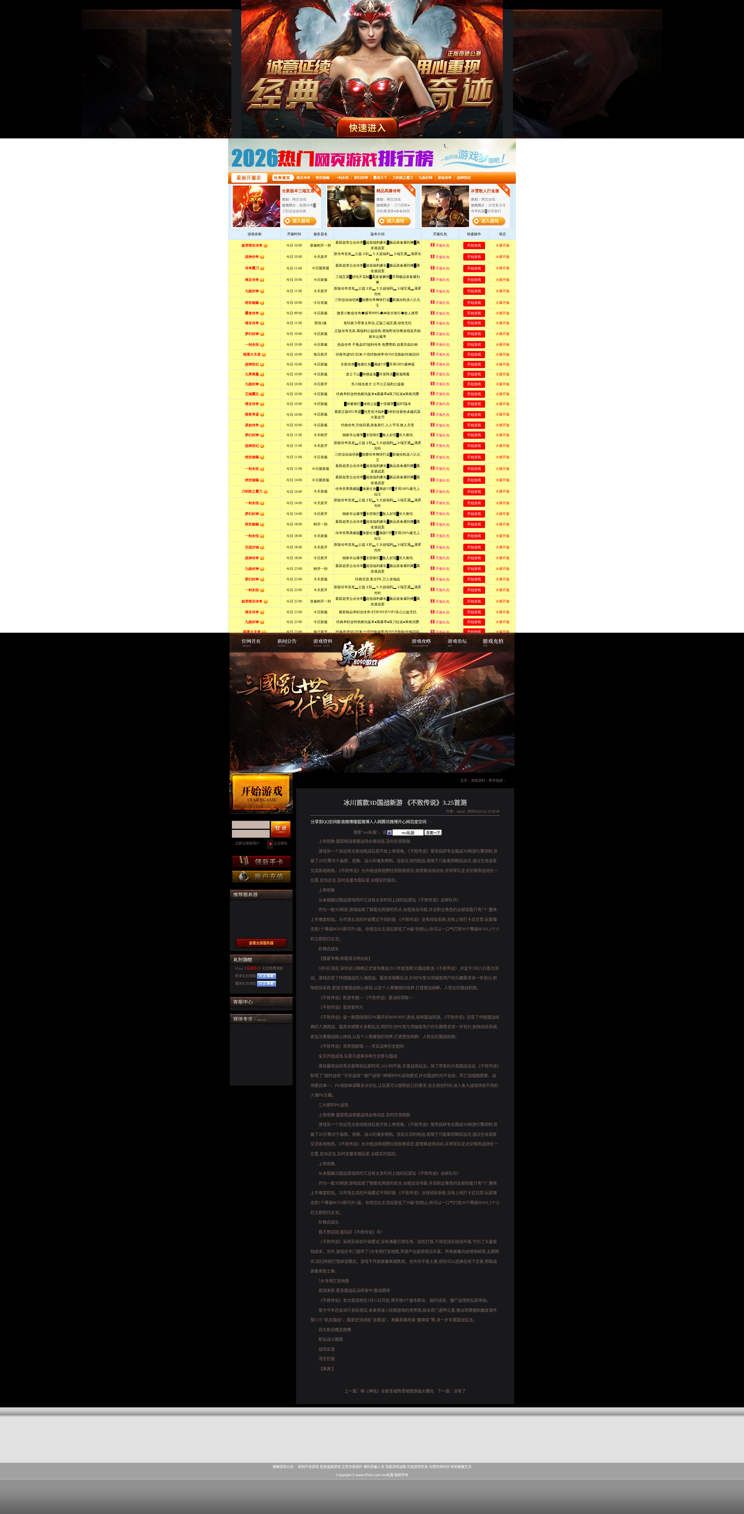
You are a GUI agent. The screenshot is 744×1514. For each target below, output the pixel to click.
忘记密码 (280, 843)
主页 (463, 781)
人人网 (375, 822)
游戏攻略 (420, 642)
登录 (281, 829)
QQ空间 (330, 822)
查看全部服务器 (261, 943)
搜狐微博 (361, 822)
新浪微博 (345, 822)
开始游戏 (261, 793)
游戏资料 (324, 642)
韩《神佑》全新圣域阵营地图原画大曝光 (397, 1391)
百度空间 (418, 822)
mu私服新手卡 (261, 862)
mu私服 (248, 642)
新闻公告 (286, 642)
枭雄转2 (252, 968)
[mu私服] (307, 662)
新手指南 (496, 781)
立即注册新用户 (247, 843)
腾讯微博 (390, 822)
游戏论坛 (458, 642)
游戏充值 (495, 642)
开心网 (404, 822)
